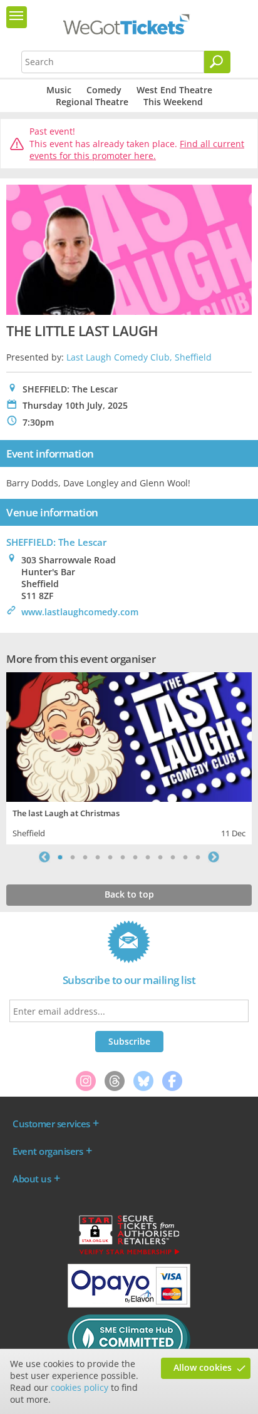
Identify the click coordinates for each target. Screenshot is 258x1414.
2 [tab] (73, 857)
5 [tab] (110, 857)
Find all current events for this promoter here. (136, 150)
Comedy (103, 90)
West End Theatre (174, 90)
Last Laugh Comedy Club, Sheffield (139, 357)
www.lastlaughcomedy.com (79, 612)
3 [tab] (85, 857)
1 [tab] (60, 857)
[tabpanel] (129, 757)
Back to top (129, 894)
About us (32, 1178)
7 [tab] (135, 857)
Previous (44, 857)
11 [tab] (185, 857)
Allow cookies (202, 1367)
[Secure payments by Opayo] (129, 1304)
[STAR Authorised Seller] (129, 1253)
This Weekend (173, 102)
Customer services (51, 1123)
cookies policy (79, 1387)
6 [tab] (123, 857)
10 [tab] (173, 857)
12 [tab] (198, 857)
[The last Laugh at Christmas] (129, 735)
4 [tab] (98, 857)
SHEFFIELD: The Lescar (56, 542)
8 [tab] (148, 857)
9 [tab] (160, 857)
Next (213, 857)
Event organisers (48, 1151)
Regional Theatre (92, 102)
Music (58, 90)
